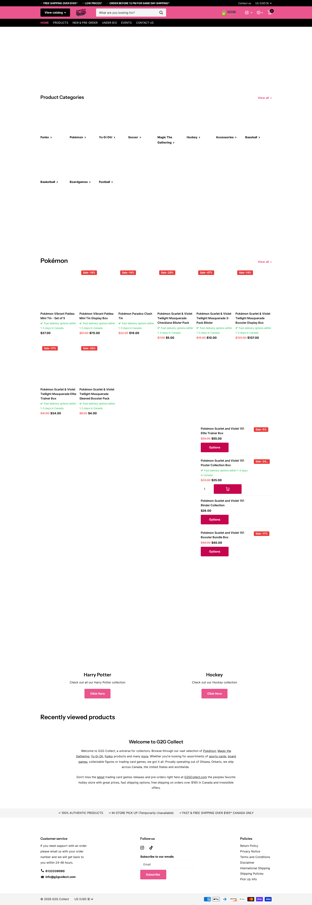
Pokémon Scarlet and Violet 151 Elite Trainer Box (222, 431)
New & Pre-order (85, 22)
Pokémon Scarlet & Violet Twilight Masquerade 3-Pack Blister (213, 318)
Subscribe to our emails (157, 856)
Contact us (244, 3)
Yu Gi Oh (97, 756)
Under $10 (109, 22)
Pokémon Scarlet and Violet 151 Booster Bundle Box (222, 535)
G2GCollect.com (195, 777)
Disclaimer (247, 862)
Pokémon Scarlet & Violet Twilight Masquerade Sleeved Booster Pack (96, 394)
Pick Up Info (248, 879)
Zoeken (161, 12)
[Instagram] (142, 848)
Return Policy (249, 846)
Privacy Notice (250, 851)
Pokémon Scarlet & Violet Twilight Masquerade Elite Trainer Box (58, 394)
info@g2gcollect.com (61, 877)
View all (264, 98)
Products (60, 22)
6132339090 (55, 871)
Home (44, 22)
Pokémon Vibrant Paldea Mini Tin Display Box (96, 316)
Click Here (97, 693)
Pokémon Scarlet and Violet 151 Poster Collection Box (222, 463)
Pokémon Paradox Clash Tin (135, 316)
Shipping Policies (251, 873)
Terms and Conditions (255, 857)
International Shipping (255, 868)
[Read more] (248, 12)
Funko (109, 756)
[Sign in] (260, 12)
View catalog (54, 12)
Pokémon (209, 751)
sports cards (217, 756)
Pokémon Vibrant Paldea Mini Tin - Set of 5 (57, 316)
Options (214, 447)
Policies (246, 839)
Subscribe (153, 874)
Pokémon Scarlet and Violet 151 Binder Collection (222, 503)
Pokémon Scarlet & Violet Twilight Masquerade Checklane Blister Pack (174, 318)
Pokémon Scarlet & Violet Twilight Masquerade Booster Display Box (252, 318)
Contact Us (145, 22)
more (144, 756)
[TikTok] (151, 848)
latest (101, 777)
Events (126, 22)
